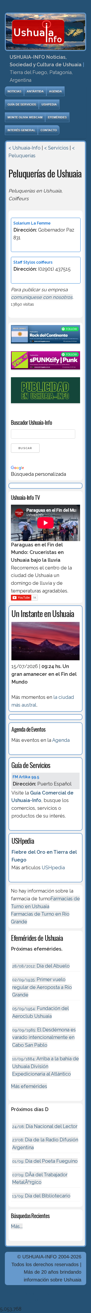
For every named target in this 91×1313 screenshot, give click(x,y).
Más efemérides (29, 1086)
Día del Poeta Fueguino (45, 1161)
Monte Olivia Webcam (25, 117)
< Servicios (56, 148)
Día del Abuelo (41, 966)
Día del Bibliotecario (41, 1196)
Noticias (14, 91)
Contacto (49, 130)
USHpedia (49, 104)
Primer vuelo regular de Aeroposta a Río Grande (42, 987)
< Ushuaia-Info (24, 148)
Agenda (55, 91)
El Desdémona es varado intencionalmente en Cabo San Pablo (44, 1037)
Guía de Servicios (22, 104)
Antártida (35, 91)
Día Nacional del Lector (44, 1126)
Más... (17, 1226)
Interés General (21, 130)
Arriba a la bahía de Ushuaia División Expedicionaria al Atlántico (45, 1066)
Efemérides (57, 117)
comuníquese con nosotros (42, 297)
